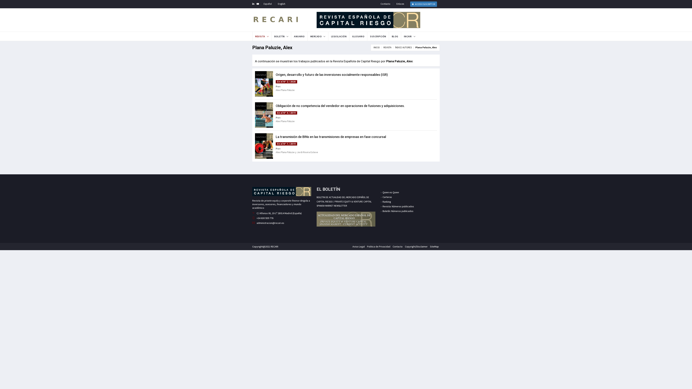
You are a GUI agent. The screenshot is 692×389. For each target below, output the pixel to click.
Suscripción (378, 36)
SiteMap (434, 246)
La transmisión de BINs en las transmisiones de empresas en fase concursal (331, 137)
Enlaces (400, 3)
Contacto (385, 3)
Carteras (387, 197)
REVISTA (387, 47)
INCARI (408, 36)
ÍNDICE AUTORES (403, 47)
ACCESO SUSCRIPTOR (424, 4)
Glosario (358, 36)
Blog (395, 36)
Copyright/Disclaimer (416, 246)
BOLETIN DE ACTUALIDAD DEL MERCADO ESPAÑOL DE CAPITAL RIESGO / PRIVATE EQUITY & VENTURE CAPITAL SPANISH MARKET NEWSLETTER (344, 201)
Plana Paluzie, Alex (426, 47)
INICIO (377, 47)
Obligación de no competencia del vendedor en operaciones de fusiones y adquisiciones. (340, 106)
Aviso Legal (358, 246)
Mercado (316, 36)
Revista (260, 36)
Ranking (387, 201)
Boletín (279, 36)
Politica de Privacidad (378, 246)
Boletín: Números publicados (398, 211)
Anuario (299, 36)
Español (268, 3)
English (281, 3)
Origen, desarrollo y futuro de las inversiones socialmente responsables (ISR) (332, 75)
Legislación (339, 36)
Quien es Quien (391, 192)
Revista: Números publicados (398, 206)
